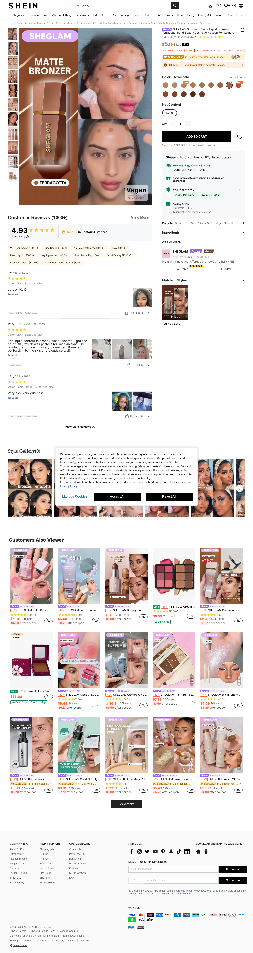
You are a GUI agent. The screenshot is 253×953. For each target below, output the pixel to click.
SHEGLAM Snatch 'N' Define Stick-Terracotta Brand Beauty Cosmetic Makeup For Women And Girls (222, 779)
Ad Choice (85, 940)
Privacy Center (18, 931)
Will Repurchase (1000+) (24, 247)
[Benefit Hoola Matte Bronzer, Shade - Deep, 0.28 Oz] (31, 660)
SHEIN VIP (45, 877)
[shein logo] (23, 5)
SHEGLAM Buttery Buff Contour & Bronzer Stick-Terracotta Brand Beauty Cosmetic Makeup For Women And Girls (127, 610)
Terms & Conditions (73, 935)
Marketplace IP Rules (21, 940)
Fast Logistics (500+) (22, 255)
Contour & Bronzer (77, 23)
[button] (234, 5)
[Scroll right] (241, 15)
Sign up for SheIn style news (147, 862)
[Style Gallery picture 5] (212, 488)
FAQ (71, 877)
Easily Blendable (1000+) (24, 262)
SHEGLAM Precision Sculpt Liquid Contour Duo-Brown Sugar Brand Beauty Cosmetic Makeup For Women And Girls (222, 610)
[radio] (165, 85)
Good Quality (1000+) (119, 255)
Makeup (41, 23)
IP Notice (42, 940)
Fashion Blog (17, 882)
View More (126, 803)
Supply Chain (17, 863)
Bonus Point (75, 858)
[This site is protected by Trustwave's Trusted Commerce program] (131, 927)
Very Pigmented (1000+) (54, 255)
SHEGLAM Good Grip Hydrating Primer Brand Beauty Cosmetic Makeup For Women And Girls (79, 779)
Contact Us (75, 849)
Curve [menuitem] (105, 15)
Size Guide (45, 873)
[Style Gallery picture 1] (30, 488)
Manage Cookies (68, 931)
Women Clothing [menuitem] (62, 15)
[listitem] (175, 302)
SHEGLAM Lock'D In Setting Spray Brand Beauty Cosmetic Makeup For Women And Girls (79, 610)
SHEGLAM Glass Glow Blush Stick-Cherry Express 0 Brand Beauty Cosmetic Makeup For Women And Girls (79, 694)
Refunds (44, 858)
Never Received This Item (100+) (63, 262)
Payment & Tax (77, 854)
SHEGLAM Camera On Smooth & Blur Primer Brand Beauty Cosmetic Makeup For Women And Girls (127, 694)
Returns (44, 854)
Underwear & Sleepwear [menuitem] (158, 15)
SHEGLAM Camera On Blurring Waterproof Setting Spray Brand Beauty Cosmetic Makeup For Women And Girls (32, 779)
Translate (13, 294)
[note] (162, 622)
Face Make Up (57, 23)
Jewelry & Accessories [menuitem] (210, 15)
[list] (160, 851)
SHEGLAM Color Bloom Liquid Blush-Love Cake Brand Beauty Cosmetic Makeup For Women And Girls (32, 610)
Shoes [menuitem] (136, 15)
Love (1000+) (119, 247)
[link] (218, 5)
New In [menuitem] (34, 15)
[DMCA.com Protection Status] (140, 927)
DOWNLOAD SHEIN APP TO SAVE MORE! (219, 844)
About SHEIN (17, 849)
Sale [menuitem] (45, 15)
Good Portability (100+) (87, 255)
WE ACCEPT (135, 908)
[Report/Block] (149, 312)
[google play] (206, 853)
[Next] (239, 488)
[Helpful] (126, 312)
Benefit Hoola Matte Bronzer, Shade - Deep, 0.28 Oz (32, 691)
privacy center (182, 893)
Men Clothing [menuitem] (121, 15)
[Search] (175, 5)
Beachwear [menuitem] (82, 15)
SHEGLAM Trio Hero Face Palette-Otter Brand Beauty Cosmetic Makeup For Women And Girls (174, 694)
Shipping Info (47, 849)
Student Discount (19, 873)
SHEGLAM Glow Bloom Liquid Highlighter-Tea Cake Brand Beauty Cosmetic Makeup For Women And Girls (174, 779)
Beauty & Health (26, 23)
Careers (14, 868)
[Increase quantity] (187, 123)
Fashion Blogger (19, 858)
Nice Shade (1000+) (55, 247)
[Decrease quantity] (172, 123)
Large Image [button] (237, 77)
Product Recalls (77, 863)
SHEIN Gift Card (78, 873)
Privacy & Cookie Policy (205, 890)
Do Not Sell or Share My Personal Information (34, 935)
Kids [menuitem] (95, 15)
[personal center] (210, 5)
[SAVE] (239, 136)
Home (11, 23)
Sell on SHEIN (47, 882)
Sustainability (17, 854)
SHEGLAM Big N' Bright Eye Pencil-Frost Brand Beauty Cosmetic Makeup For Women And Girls (222, 694)
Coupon (73, 868)
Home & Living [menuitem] (185, 15)
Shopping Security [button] (183, 189)
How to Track (47, 868)
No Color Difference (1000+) (89, 247)
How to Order (47, 863)
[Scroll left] (236, 15)
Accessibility (57, 940)
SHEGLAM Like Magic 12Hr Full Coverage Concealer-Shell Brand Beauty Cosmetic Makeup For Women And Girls (127, 779)
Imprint (72, 940)
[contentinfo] (187, 917)
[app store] (198, 853)
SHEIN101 (15, 877)
